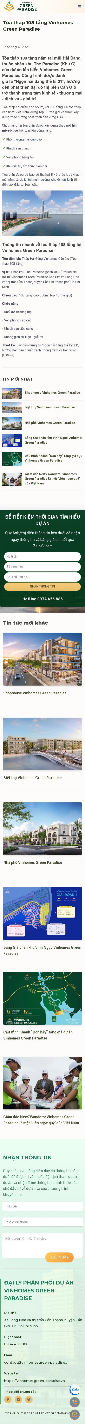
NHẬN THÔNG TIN (42, 586)
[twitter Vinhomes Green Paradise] (29, 1399)
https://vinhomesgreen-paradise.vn (34, 1381)
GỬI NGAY (59, 1257)
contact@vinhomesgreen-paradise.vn (37, 1362)
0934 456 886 (50, 598)
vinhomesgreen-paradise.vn (57, 1413)
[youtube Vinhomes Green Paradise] (18, 1399)
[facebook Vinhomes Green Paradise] (8, 1399)
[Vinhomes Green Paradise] (23, 6)
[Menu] (79, 6)
